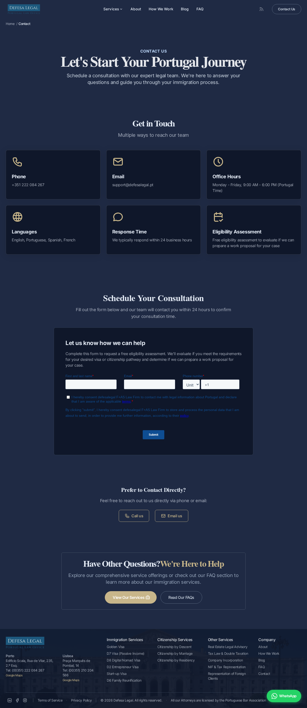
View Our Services (128, 597)
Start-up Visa (116, 674)
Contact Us (286, 9)
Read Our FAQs (181, 597)
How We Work (161, 9)
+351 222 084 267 (28, 184)
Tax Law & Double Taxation (228, 653)
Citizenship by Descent (174, 647)
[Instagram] (25, 700)
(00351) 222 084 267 (28, 670)
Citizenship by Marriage (175, 653)
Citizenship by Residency (176, 660)
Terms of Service (50, 700)
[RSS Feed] (261, 9)
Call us (137, 515)
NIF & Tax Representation (227, 667)
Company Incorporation (225, 660)
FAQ (200, 9)
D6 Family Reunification (124, 680)
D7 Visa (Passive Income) (125, 653)
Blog (185, 9)
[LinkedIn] (9, 700)
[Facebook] (17, 700)
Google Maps (14, 675)
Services (111, 9)
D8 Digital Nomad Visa (123, 660)
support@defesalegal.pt (132, 184)
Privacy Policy (81, 700)
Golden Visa (115, 647)
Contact (264, 674)
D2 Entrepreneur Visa (122, 667)
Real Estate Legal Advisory (228, 647)
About (135, 9)
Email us (175, 515)
